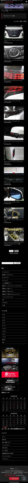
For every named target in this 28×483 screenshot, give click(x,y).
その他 (3, 305)
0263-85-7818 (9, 2)
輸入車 (3, 339)
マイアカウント (5, 458)
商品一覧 (4, 439)
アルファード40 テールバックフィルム (12, 100)
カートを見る (5, 450)
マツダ (3, 322)
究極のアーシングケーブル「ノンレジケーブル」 (12, 285)
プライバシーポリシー (6, 456)
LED (3, 299)
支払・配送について (6, 442)
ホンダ (3, 320)
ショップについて (6, 445)
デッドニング (5, 280)
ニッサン (4, 328)
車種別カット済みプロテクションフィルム (11, 294)
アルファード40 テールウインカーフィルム (13, 80)
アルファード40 (5, 11)
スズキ (3, 334)
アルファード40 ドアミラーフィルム (12, 202)
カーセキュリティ (6, 272)
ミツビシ (4, 336)
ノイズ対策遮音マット (6, 283)
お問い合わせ (5, 447)
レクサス (4, 331)
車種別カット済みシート (7, 288)
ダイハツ (4, 325)
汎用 (3, 342)
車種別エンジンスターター (7, 274)
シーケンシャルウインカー (7, 296)
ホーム (3, 436)
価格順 (21, 21)
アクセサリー (5, 302)
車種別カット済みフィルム (7, 291)
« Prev (11, 251)
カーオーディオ (5, 277)
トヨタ (3, 314)
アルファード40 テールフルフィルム (12, 121)
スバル (3, 317)
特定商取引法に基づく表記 (7, 453)
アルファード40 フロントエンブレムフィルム (13, 60)
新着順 (25, 21)
